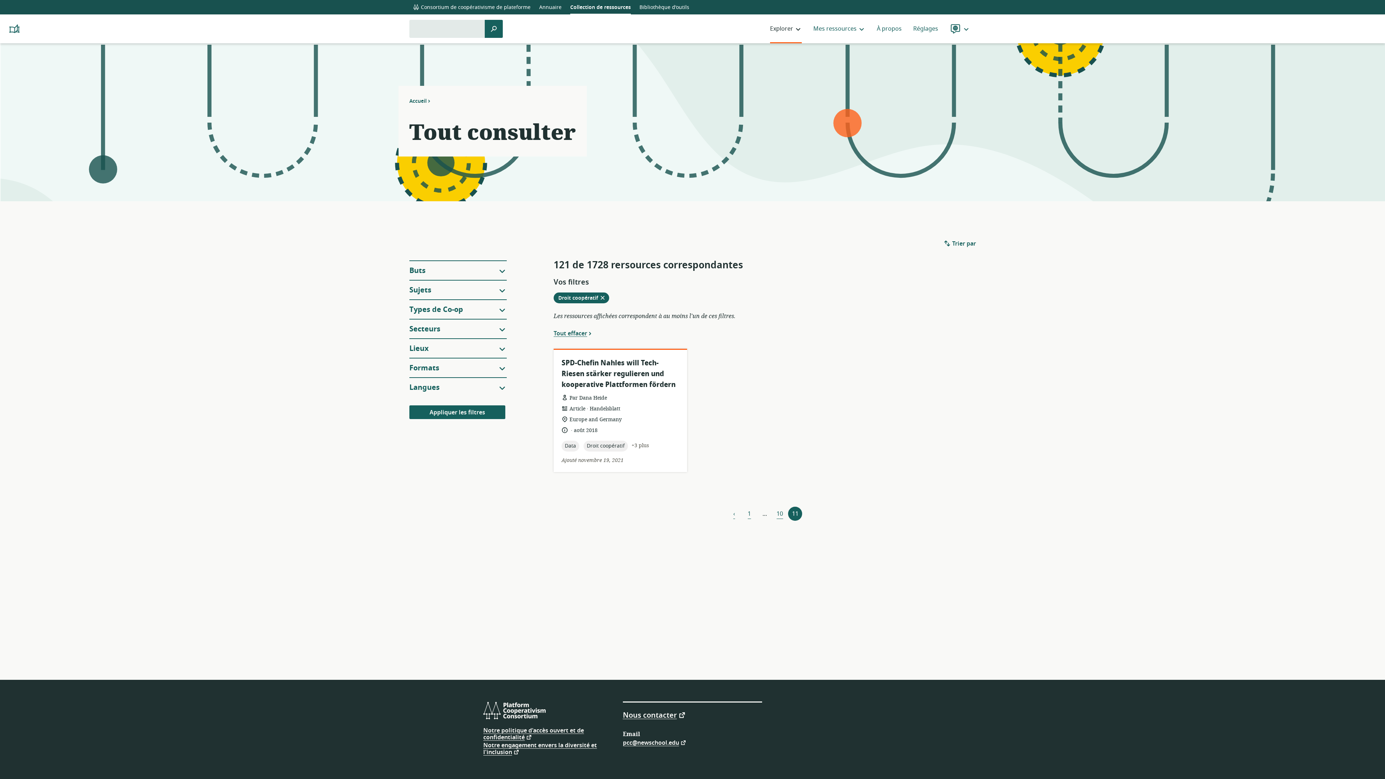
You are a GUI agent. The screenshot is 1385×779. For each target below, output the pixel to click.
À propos (889, 29)
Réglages (925, 29)
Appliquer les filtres (457, 412)
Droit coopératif (583, 298)
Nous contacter (650, 714)
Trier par (963, 243)
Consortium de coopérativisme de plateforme (475, 7)
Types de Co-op (436, 309)
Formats (424, 368)
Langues (424, 387)
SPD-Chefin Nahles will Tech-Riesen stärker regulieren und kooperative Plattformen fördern (619, 374)
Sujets (420, 290)
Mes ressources (835, 29)
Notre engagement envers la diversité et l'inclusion (540, 749)
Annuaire (550, 7)
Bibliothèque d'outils (664, 7)
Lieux (419, 348)
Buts (417, 270)
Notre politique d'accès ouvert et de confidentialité (533, 734)
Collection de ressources (600, 7)
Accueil (418, 101)
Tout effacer (570, 333)
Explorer (781, 29)
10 (780, 514)
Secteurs (424, 329)
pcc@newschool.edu (651, 742)
